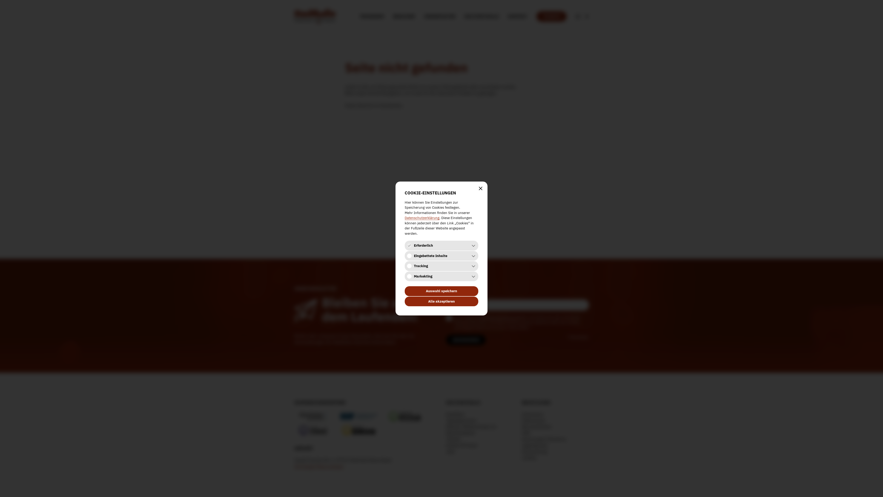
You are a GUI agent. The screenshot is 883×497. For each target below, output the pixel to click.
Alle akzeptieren (441, 301)
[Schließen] (480, 188)
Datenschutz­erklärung (422, 218)
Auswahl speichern (441, 291)
